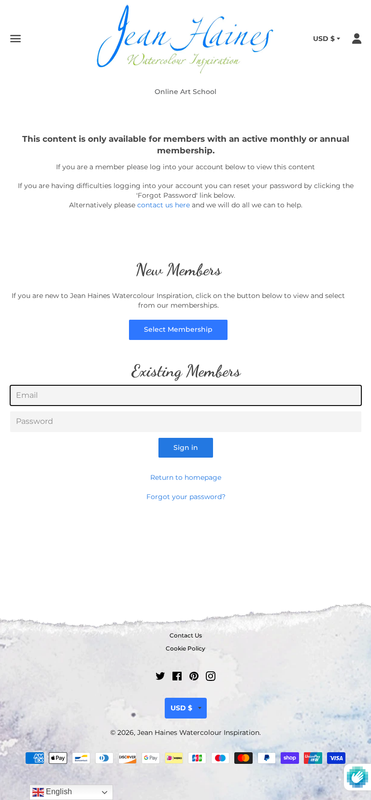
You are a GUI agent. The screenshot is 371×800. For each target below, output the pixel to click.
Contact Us (186, 635)
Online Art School (185, 91)
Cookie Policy (185, 648)
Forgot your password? (186, 496)
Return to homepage (185, 477)
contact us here (163, 205)
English (58, 791)
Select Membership (178, 329)
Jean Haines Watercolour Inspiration (198, 732)
